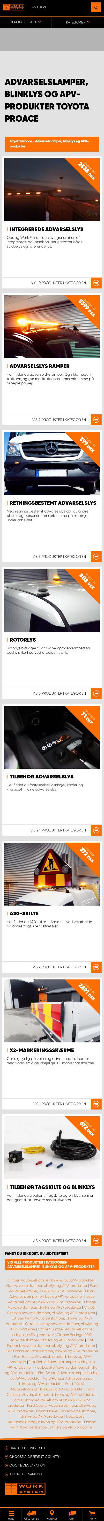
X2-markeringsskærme (42, 1050)
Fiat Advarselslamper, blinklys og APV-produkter (46, 1285)
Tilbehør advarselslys (42, 777)
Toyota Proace (21, 141)
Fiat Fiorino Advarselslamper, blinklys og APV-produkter (52, 1351)
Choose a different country (35, 1457)
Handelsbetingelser (27, 1448)
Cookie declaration (27, 1465)
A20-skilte (24, 913)
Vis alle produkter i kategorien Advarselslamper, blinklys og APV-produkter (51, 1264)
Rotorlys (23, 640)
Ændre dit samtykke (26, 1474)
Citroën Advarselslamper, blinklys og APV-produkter (51, 1280)
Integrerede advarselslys (46, 229)
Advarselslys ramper (40, 366)
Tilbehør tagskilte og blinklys (52, 1187)
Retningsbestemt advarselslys (53, 503)
